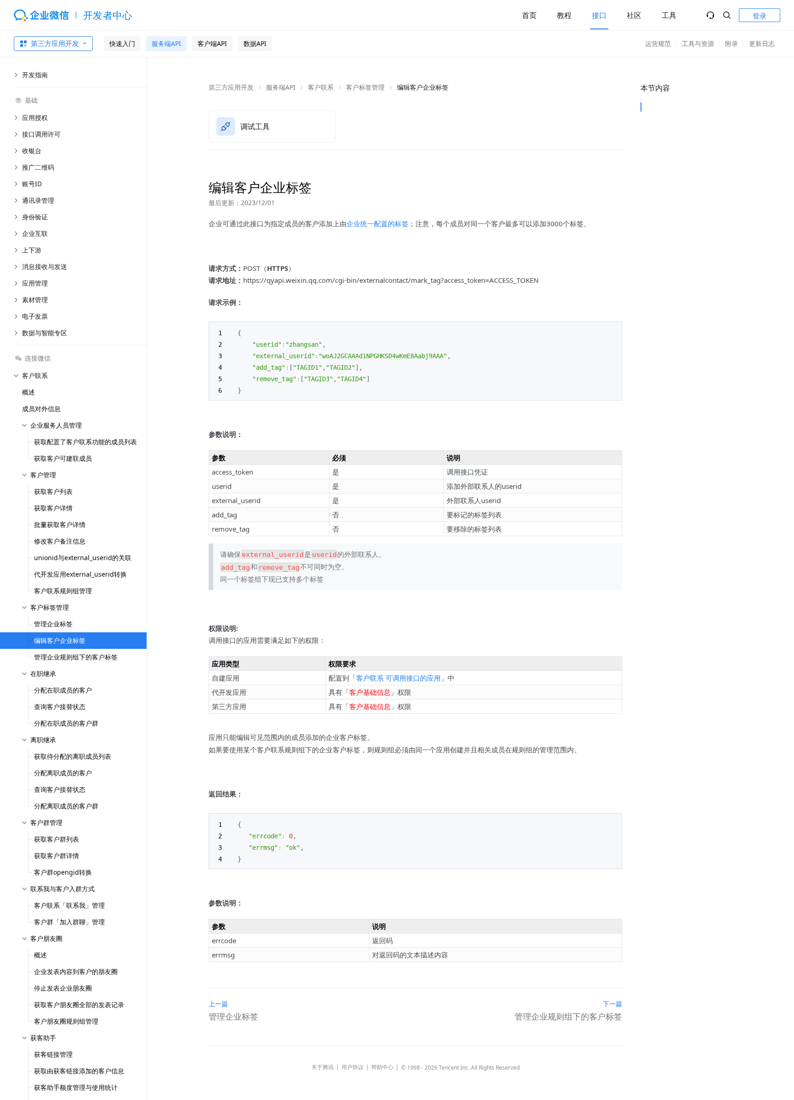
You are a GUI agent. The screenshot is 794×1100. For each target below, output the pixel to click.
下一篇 (612, 1003)
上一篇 (218, 1003)
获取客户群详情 (56, 855)
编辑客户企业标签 (59, 640)
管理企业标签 (53, 623)
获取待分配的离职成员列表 (72, 756)
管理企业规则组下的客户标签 (76, 657)
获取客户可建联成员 (63, 458)
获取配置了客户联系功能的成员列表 (85, 441)
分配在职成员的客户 (63, 690)
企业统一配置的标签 (377, 223)
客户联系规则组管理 (63, 590)
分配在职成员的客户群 (66, 723)
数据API (255, 43)
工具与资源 (698, 43)
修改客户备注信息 (59, 541)
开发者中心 (107, 15)
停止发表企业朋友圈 (63, 988)
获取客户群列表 (56, 839)
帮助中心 (382, 1067)
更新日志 (762, 43)
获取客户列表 (53, 491)
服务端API (166, 43)
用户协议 (352, 1067)
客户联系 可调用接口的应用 (398, 677)
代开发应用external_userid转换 (80, 574)
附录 (731, 43)
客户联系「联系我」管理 (69, 905)
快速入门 (122, 43)
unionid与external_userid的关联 (82, 557)
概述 (28, 392)
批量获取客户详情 (59, 524)
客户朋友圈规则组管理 (66, 1021)
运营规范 (658, 43)
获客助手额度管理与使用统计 (76, 1087)
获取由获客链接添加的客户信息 (79, 1070)
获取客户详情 (53, 508)
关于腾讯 (323, 1067)
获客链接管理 (53, 1054)
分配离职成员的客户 (63, 772)
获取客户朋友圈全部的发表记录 (79, 1004)
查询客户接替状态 (59, 706)
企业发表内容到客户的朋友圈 (76, 971)
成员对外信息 (41, 408)
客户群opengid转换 (63, 872)
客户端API (212, 43)
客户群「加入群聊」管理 (69, 921)
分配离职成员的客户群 (66, 806)
